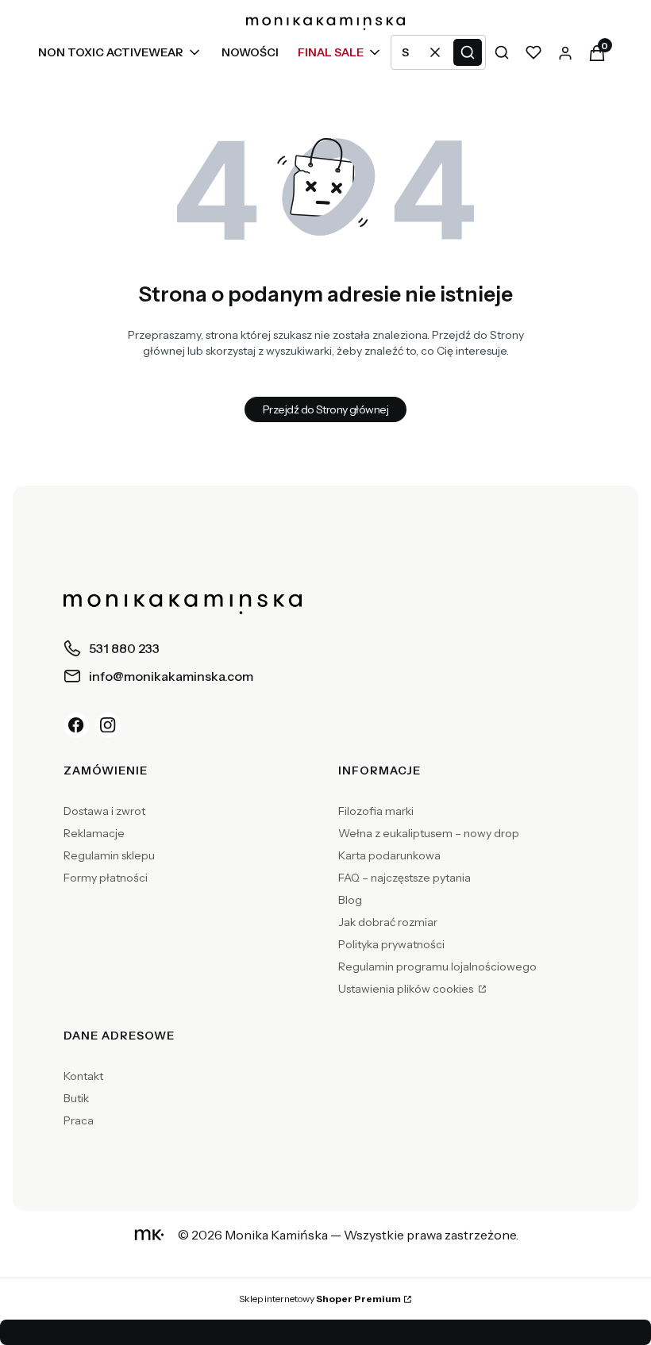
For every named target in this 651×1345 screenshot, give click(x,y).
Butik (76, 1098)
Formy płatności (106, 877)
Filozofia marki (376, 811)
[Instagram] (108, 725)
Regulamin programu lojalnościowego (437, 966)
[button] (467, 52)
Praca (79, 1120)
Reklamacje (94, 833)
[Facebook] (76, 725)
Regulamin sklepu (109, 855)
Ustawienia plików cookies (407, 989)
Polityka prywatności (391, 944)
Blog (350, 900)
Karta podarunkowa (389, 855)
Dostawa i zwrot (104, 811)
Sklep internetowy (320, 1299)
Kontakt (83, 1076)
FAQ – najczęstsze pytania (404, 877)
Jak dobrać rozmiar (387, 922)
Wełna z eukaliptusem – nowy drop (428, 833)
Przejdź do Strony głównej (325, 409)
